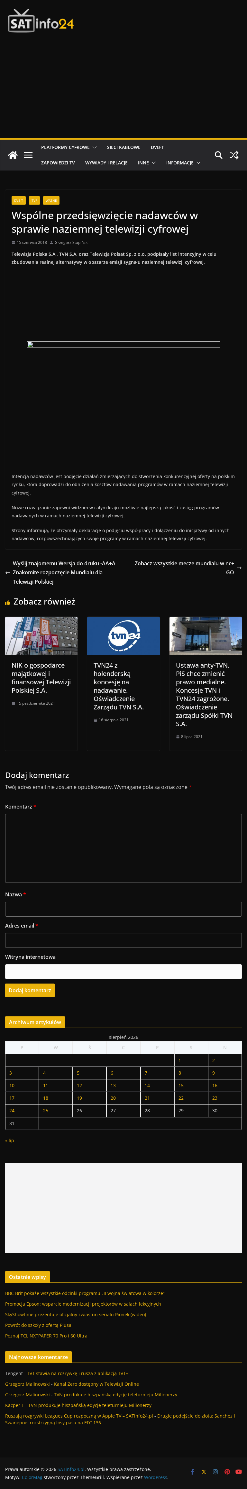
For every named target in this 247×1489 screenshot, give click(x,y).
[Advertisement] (123, 90)
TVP (34, 200)
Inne (143, 163)
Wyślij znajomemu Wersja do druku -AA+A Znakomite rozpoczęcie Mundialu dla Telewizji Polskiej (64, 573)
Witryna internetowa (30, 956)
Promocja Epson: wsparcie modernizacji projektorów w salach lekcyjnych (83, 1304)
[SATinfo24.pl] (13, 155)
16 (214, 1085)
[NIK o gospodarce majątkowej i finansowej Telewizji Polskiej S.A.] (41, 621)
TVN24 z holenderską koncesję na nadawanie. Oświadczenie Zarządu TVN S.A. (119, 686)
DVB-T (157, 147)
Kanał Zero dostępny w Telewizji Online (96, 1384)
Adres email (21, 925)
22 (181, 1098)
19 (79, 1098)
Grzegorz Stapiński (71, 242)
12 (79, 1085)
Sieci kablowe (124, 147)
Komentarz (20, 806)
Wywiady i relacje (106, 163)
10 (11, 1085)
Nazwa (15, 894)
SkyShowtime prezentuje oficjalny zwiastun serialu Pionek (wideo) (75, 1314)
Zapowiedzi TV (58, 163)
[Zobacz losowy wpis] (234, 155)
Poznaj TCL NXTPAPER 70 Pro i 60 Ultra (46, 1336)
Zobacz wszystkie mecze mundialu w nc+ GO (184, 568)
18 (45, 1098)
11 (45, 1085)
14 (147, 1085)
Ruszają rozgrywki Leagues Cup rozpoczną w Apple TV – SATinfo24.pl (79, 1416)
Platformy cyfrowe (65, 147)
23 (214, 1098)
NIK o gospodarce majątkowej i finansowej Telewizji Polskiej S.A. (41, 678)
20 (113, 1098)
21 (147, 1098)
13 (113, 1085)
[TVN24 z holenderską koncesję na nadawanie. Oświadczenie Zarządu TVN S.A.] (123, 621)
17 (11, 1098)
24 (11, 1110)
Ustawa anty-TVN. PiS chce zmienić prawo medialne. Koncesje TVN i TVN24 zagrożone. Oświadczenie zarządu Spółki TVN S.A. (204, 694)
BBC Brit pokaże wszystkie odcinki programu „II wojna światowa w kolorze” (85, 1293)
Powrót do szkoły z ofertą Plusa (38, 1325)
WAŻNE (51, 200)
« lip (9, 1140)
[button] (93, 147)
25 (45, 1110)
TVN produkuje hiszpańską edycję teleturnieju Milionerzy (115, 1395)
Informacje (180, 163)
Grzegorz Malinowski (27, 1384)
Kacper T (14, 1405)
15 (181, 1085)
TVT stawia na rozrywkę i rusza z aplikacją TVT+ (77, 1373)
